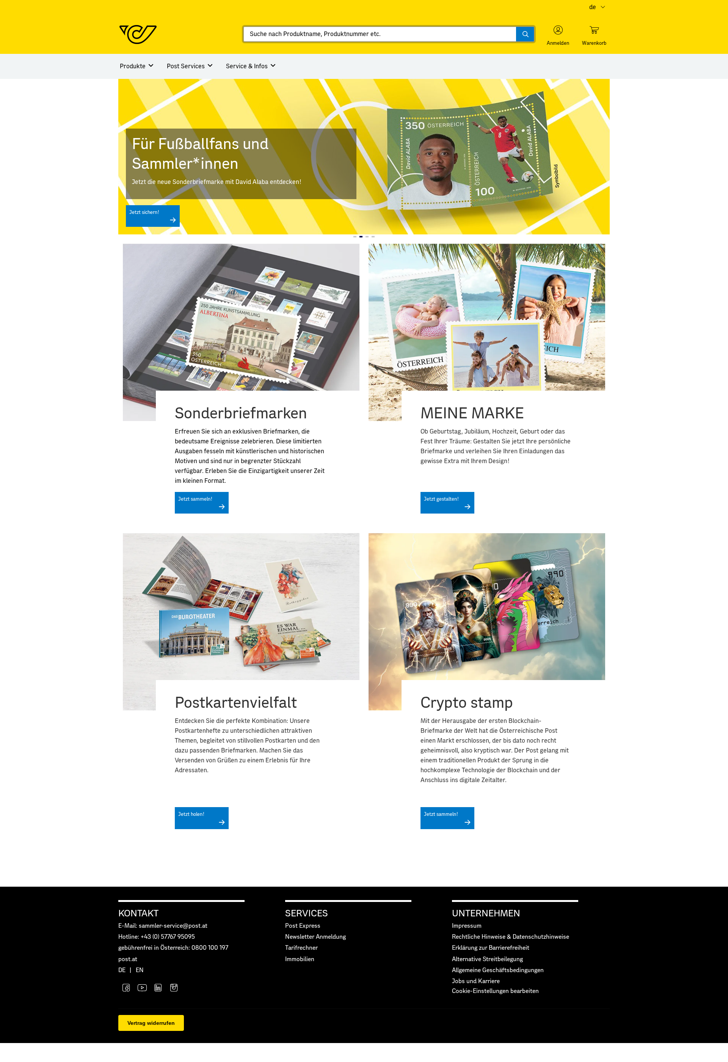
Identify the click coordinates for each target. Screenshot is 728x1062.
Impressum (467, 926)
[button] (558, 35)
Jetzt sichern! (144, 212)
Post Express (302, 926)
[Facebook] (126, 988)
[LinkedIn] (158, 988)
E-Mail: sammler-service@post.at (162, 926)
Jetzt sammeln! (195, 499)
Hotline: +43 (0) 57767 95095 (156, 937)
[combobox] (388, 34)
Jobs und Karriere (476, 981)
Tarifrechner (301, 948)
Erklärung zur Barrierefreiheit (490, 948)
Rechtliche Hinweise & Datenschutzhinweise (510, 937)
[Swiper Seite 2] (360, 236)
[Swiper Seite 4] (373, 236)
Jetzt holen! (191, 814)
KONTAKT (138, 913)
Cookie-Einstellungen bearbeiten (495, 991)
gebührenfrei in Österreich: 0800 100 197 (173, 948)
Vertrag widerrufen (151, 1023)
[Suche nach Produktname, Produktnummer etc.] (525, 34)
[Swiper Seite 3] (367, 236)
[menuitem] (137, 66)
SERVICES (306, 913)
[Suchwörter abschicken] (525, 34)
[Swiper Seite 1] (354, 236)
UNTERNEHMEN (486, 913)
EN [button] (140, 970)
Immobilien (299, 959)
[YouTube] (142, 988)
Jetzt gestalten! (441, 499)
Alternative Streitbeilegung (487, 959)
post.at (127, 959)
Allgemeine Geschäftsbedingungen (498, 970)
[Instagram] (174, 988)
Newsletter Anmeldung (315, 937)
